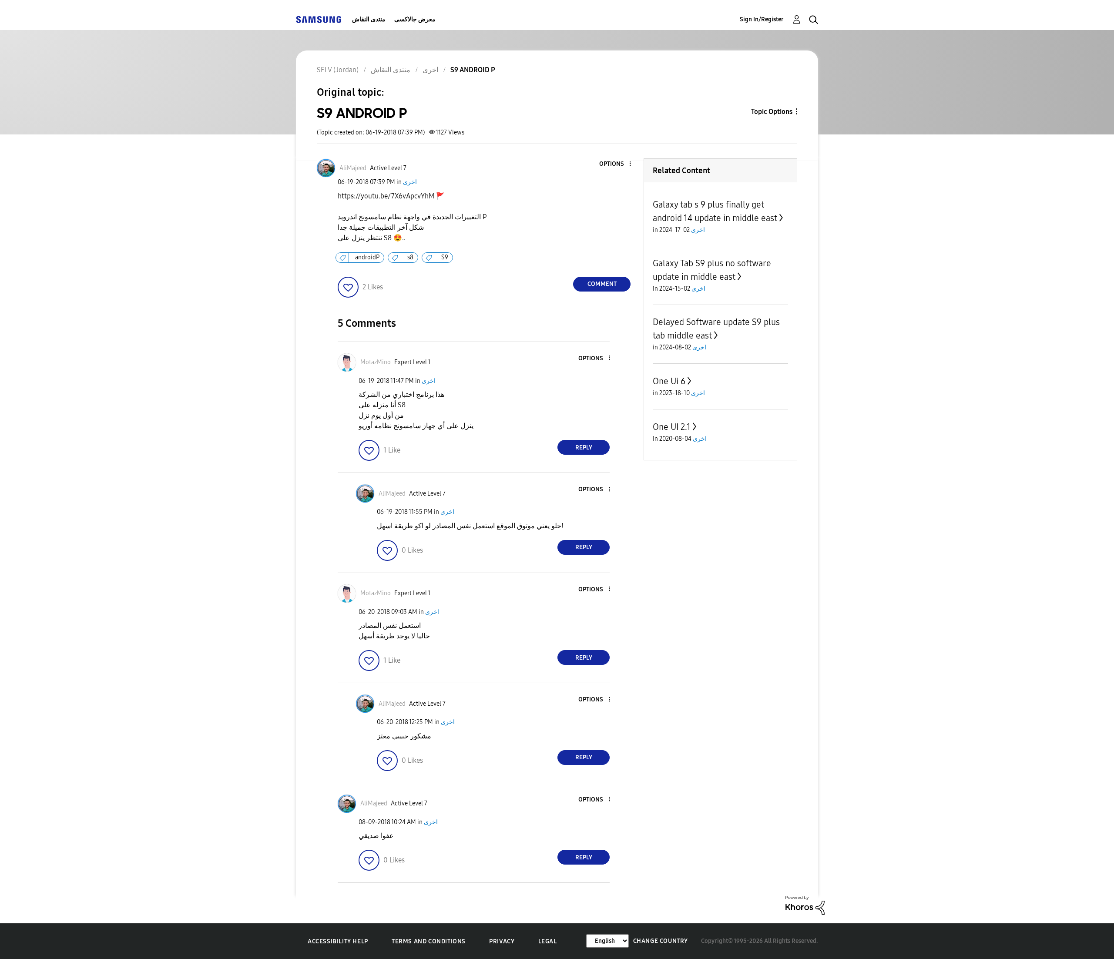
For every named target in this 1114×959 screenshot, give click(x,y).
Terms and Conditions (429, 941)
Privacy (501, 941)
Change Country (660, 941)
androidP (367, 257)
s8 (410, 257)
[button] (616, 164)
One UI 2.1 (672, 427)
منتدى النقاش (369, 19)
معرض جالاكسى (415, 19)
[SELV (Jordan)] (318, 19)
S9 (444, 257)
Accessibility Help (338, 941)
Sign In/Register (762, 19)
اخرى (410, 182)
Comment (602, 284)
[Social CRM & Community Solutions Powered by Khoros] (805, 905)
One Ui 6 (669, 381)
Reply (583, 447)
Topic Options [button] (771, 111)
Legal (547, 941)
